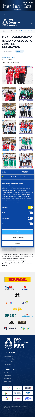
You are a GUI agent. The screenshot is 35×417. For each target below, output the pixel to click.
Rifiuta (17, 243)
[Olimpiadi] (7, 388)
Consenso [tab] (5, 177)
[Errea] (17, 295)
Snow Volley (7, 381)
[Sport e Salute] (28, 388)
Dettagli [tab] (13, 177)
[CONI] (7, 393)
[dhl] (17, 279)
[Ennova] (10, 328)
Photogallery (14, 31)
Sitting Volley (7, 375)
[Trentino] (25, 328)
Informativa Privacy (9, 362)
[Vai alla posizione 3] (17, 9)
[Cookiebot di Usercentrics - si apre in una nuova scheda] (21, 172)
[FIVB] (28, 393)
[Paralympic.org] (17, 388)
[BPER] (10, 315)
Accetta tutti (17, 232)
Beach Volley (7, 378)
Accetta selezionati (17, 237)
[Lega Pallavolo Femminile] (17, 398)
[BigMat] (10, 288)
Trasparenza (7, 364)
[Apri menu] (31, 23)
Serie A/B (6, 373)
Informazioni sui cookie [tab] (26, 177)
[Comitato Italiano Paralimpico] (17, 393)
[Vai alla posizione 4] (19, 9)
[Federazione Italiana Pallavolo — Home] (11, 23)
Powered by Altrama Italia (10, 410)
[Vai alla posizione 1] (14, 9)
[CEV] (7, 398)
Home (7, 31)
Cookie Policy (7, 412)
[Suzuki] (24, 288)
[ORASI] (25, 302)
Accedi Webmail (8, 356)
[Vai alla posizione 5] (20, 9)
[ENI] (17, 309)
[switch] (30, 213)
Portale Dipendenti (9, 359)
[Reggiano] (22, 322)
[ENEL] (10, 302)
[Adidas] (11, 322)
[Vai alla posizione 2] (15, 9)
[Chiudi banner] (32, 172)
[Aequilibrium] (27, 315)
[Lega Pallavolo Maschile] (28, 398)
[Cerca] (31, 15)
